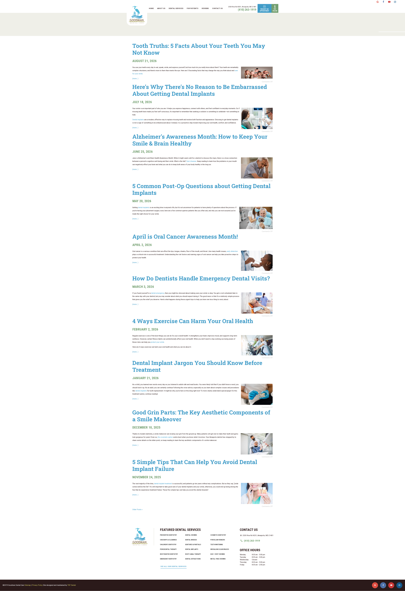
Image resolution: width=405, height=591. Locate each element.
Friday (242, 565)
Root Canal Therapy (193, 554)
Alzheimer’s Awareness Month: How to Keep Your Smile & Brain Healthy (199, 140)
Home (151, 8)
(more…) (135, 79)
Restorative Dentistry (169, 554)
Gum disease (191, 161)
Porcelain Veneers (217, 540)
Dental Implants (191, 549)
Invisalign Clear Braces (219, 549)
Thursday (243, 562)
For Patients (192, 8)
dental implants (143, 207)
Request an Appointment (264, 10)
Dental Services (176, 8)
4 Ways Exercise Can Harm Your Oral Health (192, 321)
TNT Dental (72, 585)
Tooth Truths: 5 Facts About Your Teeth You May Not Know (198, 49)
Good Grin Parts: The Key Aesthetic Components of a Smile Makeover (201, 415)
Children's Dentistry (168, 544)
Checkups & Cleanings (168, 540)
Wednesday (244, 560)
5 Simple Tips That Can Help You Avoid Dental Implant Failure (194, 465)
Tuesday (243, 557)
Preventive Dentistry (168, 535)
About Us (161, 8)
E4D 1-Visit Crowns (217, 554)
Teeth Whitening (216, 544)
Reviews (205, 8)
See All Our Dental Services (174, 566)
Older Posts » (137, 510)
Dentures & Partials (193, 544)
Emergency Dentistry (168, 559)
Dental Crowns (191, 535)
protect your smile (157, 342)
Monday (243, 555)
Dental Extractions (193, 559)
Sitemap (28, 585)
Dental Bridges (191, 540)
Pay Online (275, 10)
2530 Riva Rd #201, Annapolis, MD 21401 (242, 7)
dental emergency (157, 293)
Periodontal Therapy (168, 549)
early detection (232, 251)
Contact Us (217, 8)
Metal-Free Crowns (218, 559)
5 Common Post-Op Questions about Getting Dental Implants (201, 189)
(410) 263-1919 (247, 9)
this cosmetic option (165, 437)
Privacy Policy (37, 585)
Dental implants (138, 120)
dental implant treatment (163, 484)
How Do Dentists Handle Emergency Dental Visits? (201, 278)
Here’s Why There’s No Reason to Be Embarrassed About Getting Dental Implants (199, 90)
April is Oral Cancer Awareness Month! (185, 236)
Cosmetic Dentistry (218, 535)
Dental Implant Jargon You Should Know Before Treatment (197, 366)
